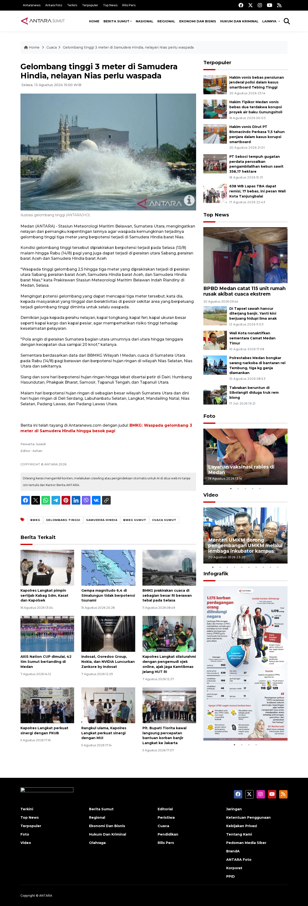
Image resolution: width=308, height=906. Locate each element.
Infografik (215, 574)
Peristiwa (166, 817)
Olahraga (97, 843)
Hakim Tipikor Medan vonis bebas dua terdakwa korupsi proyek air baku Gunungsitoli (255, 107)
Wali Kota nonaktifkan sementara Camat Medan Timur (252, 338)
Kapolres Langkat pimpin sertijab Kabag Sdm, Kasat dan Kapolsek (44, 595)
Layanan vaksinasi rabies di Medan (241, 469)
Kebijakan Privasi (241, 826)
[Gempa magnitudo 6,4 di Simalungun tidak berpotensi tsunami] (108, 567)
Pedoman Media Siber (246, 843)
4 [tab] (252, 488)
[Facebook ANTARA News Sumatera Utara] (240, 5)
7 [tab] (256, 567)
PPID (230, 876)
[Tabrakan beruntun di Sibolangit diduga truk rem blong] (215, 394)
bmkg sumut (134, 520)
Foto (209, 416)
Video (210, 495)
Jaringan (234, 809)
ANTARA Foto (238, 859)
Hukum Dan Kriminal (107, 834)
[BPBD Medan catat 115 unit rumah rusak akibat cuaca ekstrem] (245, 255)
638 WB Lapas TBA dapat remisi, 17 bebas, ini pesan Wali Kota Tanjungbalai (257, 191)
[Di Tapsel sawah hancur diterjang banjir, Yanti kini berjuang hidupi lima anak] (215, 315)
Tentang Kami (239, 834)
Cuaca (51, 47)
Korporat (234, 868)
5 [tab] (259, 488)
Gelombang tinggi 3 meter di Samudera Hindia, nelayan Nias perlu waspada (128, 47)
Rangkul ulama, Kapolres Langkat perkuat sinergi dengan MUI (103, 733)
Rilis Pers (128, 5)
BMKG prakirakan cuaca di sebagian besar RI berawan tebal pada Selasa (167, 595)
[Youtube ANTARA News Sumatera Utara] (269, 5)
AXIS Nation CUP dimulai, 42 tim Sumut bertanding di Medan (45, 661)
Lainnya (269, 21)
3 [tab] (245, 488)
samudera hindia (101, 520)
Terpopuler (90, 5)
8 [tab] (263, 567)
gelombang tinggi (63, 520)
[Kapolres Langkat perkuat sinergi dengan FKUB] (47, 705)
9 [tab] (270, 567)
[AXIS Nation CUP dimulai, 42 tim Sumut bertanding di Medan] (47, 633)
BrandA (233, 851)
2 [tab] (238, 488)
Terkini (72, 5)
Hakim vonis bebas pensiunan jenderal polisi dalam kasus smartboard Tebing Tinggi (256, 82)
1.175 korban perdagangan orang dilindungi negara (239, 725)
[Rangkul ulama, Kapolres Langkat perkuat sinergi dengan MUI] (108, 705)
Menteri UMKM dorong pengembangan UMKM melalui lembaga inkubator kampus (245, 545)
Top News (110, 5)
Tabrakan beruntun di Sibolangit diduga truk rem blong (254, 393)
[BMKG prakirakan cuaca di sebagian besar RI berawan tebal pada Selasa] (169, 567)
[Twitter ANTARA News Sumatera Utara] (250, 5)
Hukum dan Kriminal (239, 21)
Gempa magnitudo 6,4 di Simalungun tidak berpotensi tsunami (108, 595)
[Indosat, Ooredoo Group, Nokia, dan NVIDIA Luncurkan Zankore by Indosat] (108, 633)
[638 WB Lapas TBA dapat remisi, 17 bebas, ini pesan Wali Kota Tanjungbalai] (215, 193)
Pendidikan (168, 834)
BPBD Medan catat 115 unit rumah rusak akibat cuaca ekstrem (244, 291)
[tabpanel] (245, 457)
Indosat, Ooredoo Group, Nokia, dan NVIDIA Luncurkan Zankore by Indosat (108, 661)
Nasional (144, 21)
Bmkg (35, 520)
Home (94, 21)
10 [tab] (278, 567)
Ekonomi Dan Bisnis (197, 21)
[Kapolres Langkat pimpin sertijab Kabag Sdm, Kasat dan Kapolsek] (47, 567)
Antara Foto (53, 5)
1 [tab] (231, 488)
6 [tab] (249, 567)
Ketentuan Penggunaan (248, 817)
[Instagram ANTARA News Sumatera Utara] (260, 5)
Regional (166, 21)
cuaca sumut (164, 520)
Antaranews (31, 5)
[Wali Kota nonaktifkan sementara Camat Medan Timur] (215, 340)
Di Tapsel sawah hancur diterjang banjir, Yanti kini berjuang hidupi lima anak (253, 313)
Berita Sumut (116, 21)
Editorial (165, 809)
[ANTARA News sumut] (44, 21)
